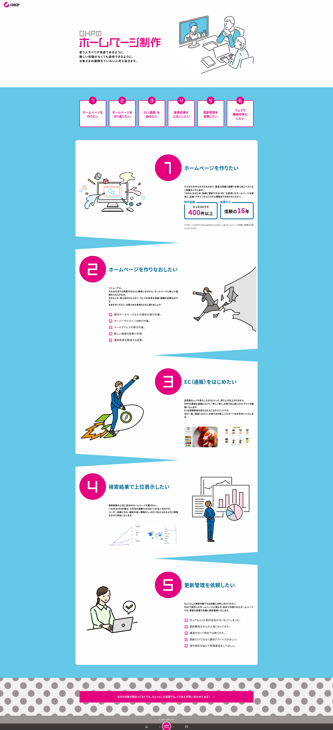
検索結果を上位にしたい (181, 114)
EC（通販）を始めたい (152, 114)
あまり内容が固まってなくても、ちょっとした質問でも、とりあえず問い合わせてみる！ (166, 697)
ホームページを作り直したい (122, 114)
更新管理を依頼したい (210, 114)
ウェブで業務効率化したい (240, 114)
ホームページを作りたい (93, 114)
